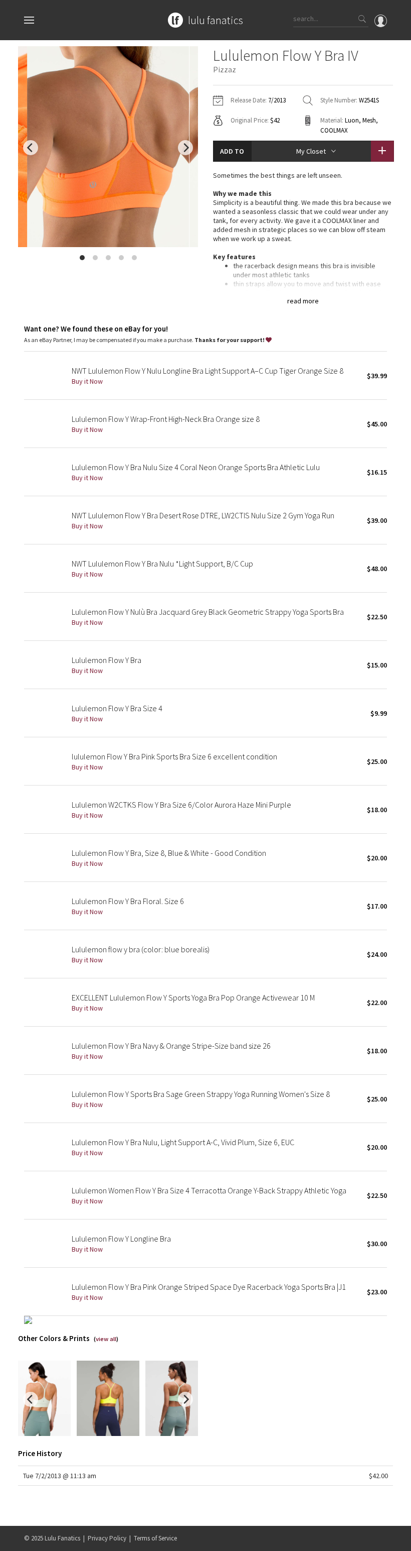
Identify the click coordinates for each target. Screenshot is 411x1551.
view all (106, 1339)
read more (303, 300)
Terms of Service (155, 1538)
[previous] (30, 147)
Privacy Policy (107, 1538)
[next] (185, 147)
